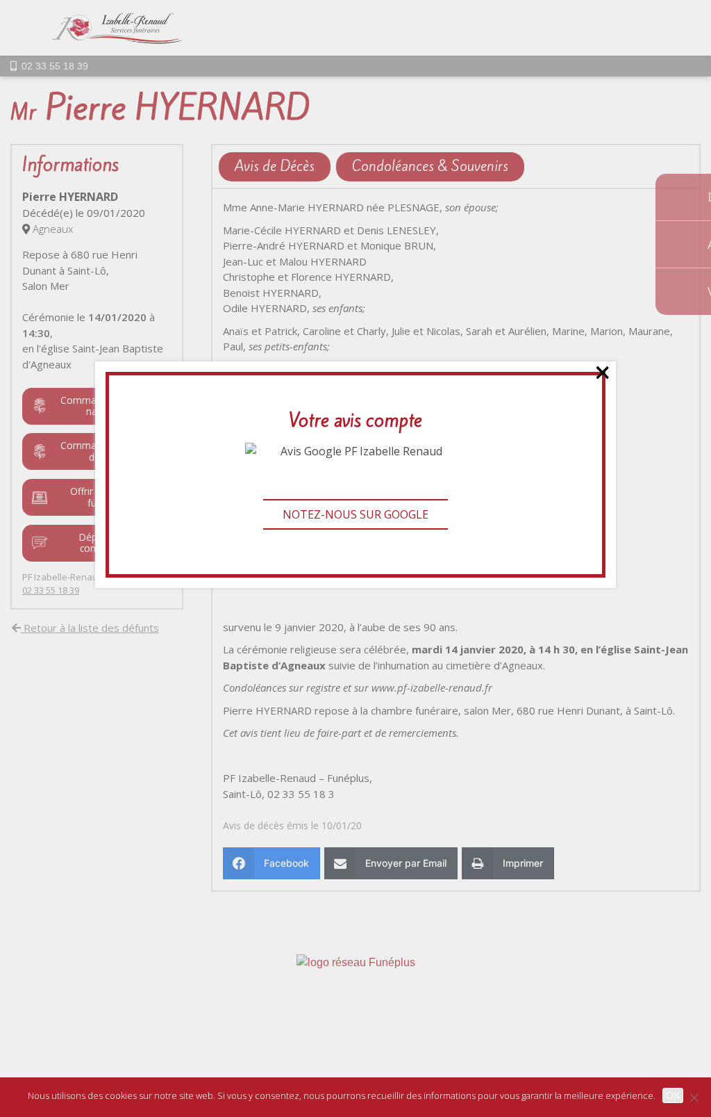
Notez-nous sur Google (355, 514)
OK (673, 1095)
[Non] (694, 1097)
